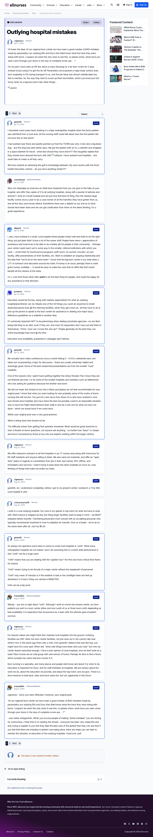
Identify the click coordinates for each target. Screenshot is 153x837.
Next (14, 113)
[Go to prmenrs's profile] (9, 292)
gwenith (18, 122)
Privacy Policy (24, 832)
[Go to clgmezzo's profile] (9, 42)
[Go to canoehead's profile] (9, 180)
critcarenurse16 (21, 502)
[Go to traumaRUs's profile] (9, 597)
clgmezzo (18, 41)
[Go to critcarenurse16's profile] (9, 503)
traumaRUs (19, 596)
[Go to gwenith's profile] (9, 123)
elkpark (17, 228)
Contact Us (38, 832)
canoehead (19, 179)
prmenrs (18, 291)
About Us (10, 832)
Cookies (49, 832)
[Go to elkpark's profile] (9, 229)
